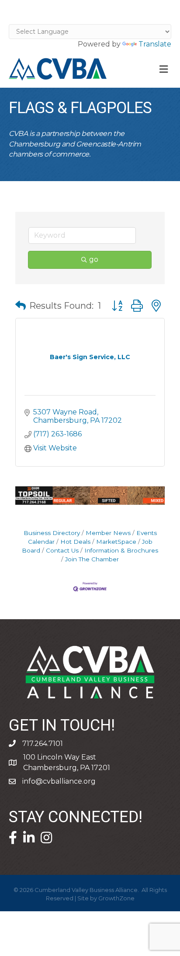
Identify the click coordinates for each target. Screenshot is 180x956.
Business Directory (52, 532)
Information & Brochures (121, 550)
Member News (108, 532)
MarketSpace (116, 541)
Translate (154, 44)
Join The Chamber (92, 559)
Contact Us (62, 550)
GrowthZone (116, 898)
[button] (20, 306)
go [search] (93, 259)
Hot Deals (75, 541)
